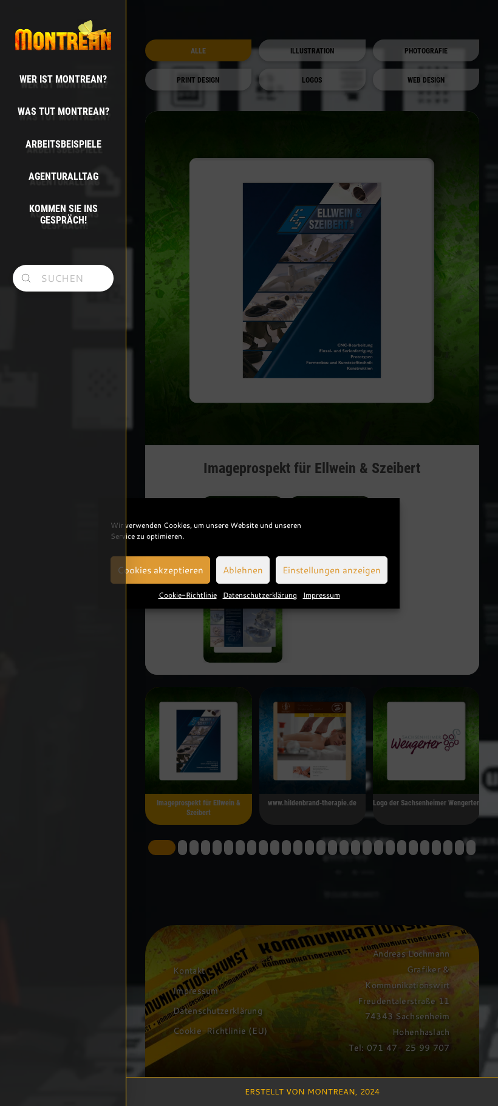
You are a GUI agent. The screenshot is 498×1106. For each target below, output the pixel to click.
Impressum (321, 594)
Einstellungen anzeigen (331, 570)
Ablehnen (243, 570)
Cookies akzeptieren (160, 570)
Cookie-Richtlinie (188, 594)
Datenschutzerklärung (260, 594)
